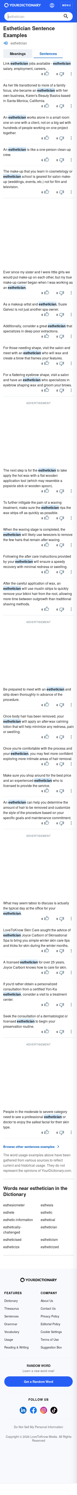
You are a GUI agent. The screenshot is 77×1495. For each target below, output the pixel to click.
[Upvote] (46, 74)
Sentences (48, 53)
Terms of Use (50, 1339)
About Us (47, 1300)
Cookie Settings (51, 1332)
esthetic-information (18, 1219)
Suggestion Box (51, 1347)
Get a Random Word (38, 1381)
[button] (52, 5)
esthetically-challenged (12, 1229)
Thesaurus (11, 1308)
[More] (71, 73)
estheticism (49, 1239)
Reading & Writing (16, 1347)
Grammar (10, 1324)
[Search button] (65, 16)
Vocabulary (11, 1332)
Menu (66, 5)
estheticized (50, 1246)
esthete (8, 1212)
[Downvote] (61, 74)
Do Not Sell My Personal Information (38, 1427)
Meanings (18, 53)
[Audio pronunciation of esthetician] (5, 43)
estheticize (11, 1246)
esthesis (47, 1204)
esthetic (46, 1212)
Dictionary (11, 1300)
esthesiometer (14, 1204)
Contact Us (48, 1308)
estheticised (12, 1239)
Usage (8, 1339)
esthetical (48, 1219)
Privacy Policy (50, 1316)
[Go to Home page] (22, 5)
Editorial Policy (50, 1324)
